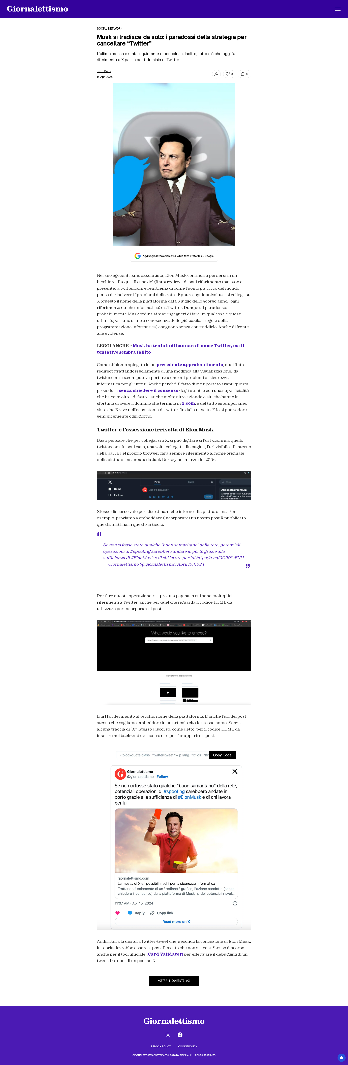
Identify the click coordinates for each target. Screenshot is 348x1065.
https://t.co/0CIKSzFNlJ (220, 557)
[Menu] (338, 9)
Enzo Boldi (104, 71)
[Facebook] (180, 1035)
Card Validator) (165, 954)
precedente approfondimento (189, 364)
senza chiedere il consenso (148, 390)
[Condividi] (216, 74)
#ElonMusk (142, 557)
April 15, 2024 (190, 564)
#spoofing (140, 551)
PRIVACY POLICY (161, 1046)
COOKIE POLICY (187, 1046)
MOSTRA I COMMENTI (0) (174, 981)
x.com (188, 403)
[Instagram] (168, 1035)
